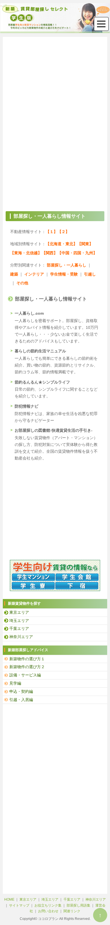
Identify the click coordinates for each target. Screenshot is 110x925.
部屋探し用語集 (79, 905)
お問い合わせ (48, 911)
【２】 (63, 231)
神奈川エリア (21, 636)
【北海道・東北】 (61, 244)
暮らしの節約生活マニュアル (40, 351)
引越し (90, 274)
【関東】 (85, 244)
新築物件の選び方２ (27, 666)
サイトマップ (19, 905)
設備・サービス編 (25, 675)
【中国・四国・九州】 (77, 253)
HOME (9, 899)
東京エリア (19, 612)
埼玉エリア (19, 620)
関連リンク (71, 911)
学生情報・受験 (64, 274)
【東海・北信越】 (26, 253)
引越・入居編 (21, 699)
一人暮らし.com (29, 313)
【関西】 (50, 253)
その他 (22, 283)
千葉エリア (19, 628)
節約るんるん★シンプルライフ (42, 382)
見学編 (15, 683)
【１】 (52, 231)
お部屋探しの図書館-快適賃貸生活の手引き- (54, 430)
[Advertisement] (55, 82)
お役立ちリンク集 (47, 905)
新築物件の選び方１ (27, 659)
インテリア (34, 274)
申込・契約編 (21, 691)
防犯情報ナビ (26, 406)
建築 (14, 274)
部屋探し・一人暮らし (66, 265)
